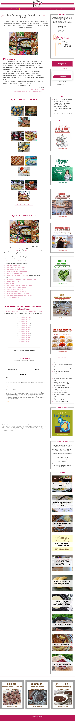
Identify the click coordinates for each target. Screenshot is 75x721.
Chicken (58, 449)
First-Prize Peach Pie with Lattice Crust (17, 269)
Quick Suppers (42, 9)
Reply (7, 386)
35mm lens (28, 251)
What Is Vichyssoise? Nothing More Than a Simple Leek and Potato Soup (62, 603)
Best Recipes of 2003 (24, 339)
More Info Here (62, 84)
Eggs (65, 450)
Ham (70, 449)
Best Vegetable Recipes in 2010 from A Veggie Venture (29, 91)
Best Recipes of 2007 (24, 331)
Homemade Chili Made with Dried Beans (62, 524)
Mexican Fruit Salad (11, 283)
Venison (70, 453)
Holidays (26, 9)
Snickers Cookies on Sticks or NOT (16, 291)
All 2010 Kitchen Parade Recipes (24, 205)
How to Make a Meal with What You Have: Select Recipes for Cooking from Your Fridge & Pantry (62, 465)
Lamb (61, 450)
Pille (7, 378)
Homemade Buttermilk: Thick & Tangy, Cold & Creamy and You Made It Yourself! (62, 562)
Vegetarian (62, 446)
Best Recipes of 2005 (24, 335)
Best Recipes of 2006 (24, 333)
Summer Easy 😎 (16, 9)
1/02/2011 (14, 389)
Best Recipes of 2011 (24, 323)
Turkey (62, 449)
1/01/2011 (12, 377)
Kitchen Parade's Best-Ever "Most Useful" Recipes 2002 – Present (24, 311)
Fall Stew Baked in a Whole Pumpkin (16, 287)
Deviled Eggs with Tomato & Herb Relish (17, 275)
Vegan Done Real (62, 461)
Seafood (56, 452)
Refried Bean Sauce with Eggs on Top (16, 261)
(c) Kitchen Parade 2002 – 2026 (37, 716)
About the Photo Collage (37, 89)
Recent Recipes (62, 31)
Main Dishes (62, 444)
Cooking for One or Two (62, 460)
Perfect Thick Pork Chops (62, 644)
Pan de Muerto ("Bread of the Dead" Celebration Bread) (21, 279)
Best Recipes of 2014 (24, 317)
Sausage (56, 450)
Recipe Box (5, 9)
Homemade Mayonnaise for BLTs (15, 289)
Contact (64, 30)
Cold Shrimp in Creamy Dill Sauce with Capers (19, 285)
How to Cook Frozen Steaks (62, 624)
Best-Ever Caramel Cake (13, 265)
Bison (62, 453)
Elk (66, 453)
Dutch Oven (65, 456)
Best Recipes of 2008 (24, 329)
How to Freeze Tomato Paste (61, 391)
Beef (53, 449)
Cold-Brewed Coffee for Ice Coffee (15, 267)
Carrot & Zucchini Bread (12, 281)
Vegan (68, 446)
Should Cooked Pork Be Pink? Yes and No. (62, 484)
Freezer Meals (64, 457)
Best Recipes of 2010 (24, 325)
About (59, 30)
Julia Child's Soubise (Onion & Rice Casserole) (19, 295)
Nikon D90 (15, 251)
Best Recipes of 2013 (24, 319)
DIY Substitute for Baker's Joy (61, 401)
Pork (67, 449)
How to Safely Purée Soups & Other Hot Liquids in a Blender (62, 504)
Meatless (61, 452)
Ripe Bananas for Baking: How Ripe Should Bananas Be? (62, 583)
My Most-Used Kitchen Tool (60, 398)
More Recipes (35, 369)
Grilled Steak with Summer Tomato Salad (17, 293)
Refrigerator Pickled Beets (62, 664)
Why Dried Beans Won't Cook (60, 392)
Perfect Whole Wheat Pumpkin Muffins (16, 271)
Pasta (66, 452)
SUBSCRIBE (62, 77)
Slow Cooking (53, 9)
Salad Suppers (63, 445)
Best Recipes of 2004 (24, 337)
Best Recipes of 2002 (24, 341)
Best (33, 9)
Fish (68, 450)
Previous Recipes (12, 369)
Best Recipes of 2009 (24, 327)
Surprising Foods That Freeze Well (62, 382)
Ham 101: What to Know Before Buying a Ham (62, 544)
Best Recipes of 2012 (24, 321)
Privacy (39, 717)
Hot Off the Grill (57, 456)
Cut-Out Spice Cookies (12, 297)
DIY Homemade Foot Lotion (60, 399)
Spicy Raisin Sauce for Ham (14, 273)
